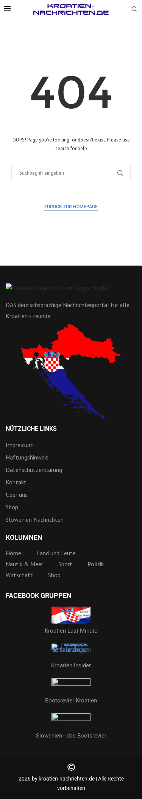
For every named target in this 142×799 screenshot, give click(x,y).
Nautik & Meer (24, 564)
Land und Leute (56, 553)
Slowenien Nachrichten (35, 519)
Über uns (17, 495)
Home (13, 553)
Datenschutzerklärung (34, 470)
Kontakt (16, 482)
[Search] (134, 9)
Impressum (20, 445)
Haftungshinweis (27, 457)
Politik (95, 564)
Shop (12, 507)
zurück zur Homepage (71, 206)
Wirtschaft (19, 575)
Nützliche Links (31, 429)
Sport (65, 564)
